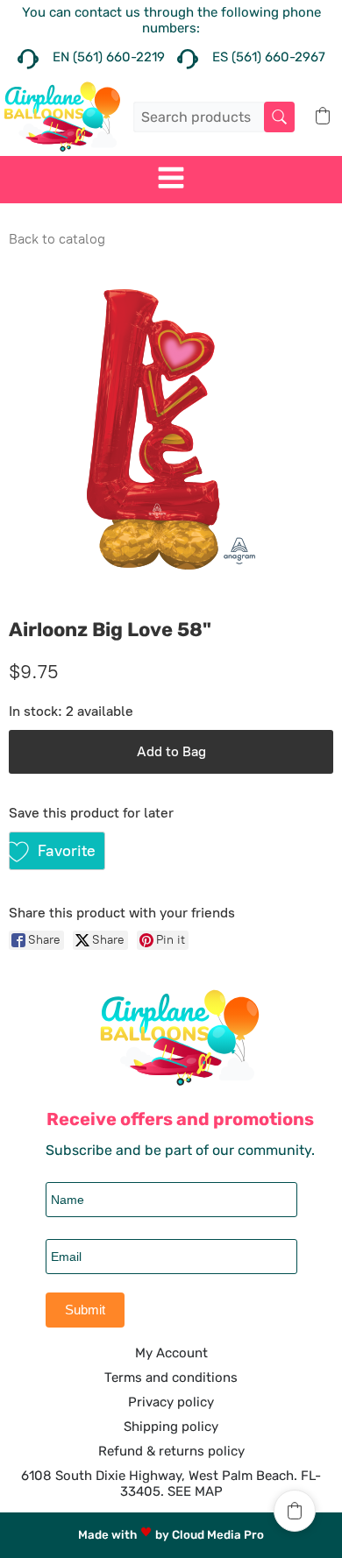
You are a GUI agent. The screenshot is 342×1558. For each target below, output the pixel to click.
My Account (171, 1353)
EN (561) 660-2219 (109, 57)
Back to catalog (57, 238)
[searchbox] (214, 117)
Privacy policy (171, 1402)
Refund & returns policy (171, 1451)
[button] (323, 116)
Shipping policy (171, 1426)
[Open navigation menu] (171, 179)
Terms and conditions (171, 1377)
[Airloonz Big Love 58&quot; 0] (171, 429)
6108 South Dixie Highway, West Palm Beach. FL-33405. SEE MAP (171, 1483)
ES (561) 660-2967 (268, 57)
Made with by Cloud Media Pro (171, 1534)
